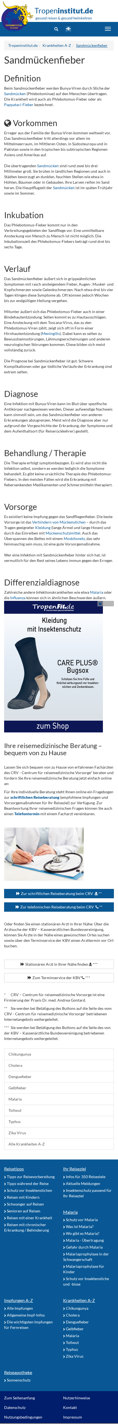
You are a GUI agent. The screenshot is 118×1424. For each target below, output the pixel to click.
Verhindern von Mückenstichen (59, 522)
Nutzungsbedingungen (23, 1417)
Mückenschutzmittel (63, 533)
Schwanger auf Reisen (25, 1204)
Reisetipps (14, 1168)
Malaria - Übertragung (84, 1240)
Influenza (18, 597)
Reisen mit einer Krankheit (29, 1217)
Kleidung (43, 527)
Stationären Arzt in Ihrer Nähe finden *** (61, 964)
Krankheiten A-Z (79, 1300)
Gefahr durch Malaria (84, 1247)
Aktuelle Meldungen (82, 1183)
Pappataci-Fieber (18, 104)
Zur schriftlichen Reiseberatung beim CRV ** (61, 893)
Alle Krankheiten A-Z (27, 1144)
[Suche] (56, 29)
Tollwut (15, 1110)
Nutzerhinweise (76, 1397)
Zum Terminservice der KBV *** (61, 977)
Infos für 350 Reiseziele (85, 1176)
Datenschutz (15, 1407)
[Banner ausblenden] (100, 604)
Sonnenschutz (18, 1380)
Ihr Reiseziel (74, 1168)
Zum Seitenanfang (19, 1397)
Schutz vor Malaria (81, 1219)
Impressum (72, 1417)
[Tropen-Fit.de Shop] (68, 29)
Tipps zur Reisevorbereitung (30, 1176)
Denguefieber (20, 1076)
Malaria (97, 592)
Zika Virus (17, 1132)
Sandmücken (15, 93)
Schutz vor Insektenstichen (29, 1190)
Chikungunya (20, 1054)
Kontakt (70, 1407)
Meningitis (51, 333)
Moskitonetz (74, 538)
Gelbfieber (17, 1087)
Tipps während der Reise (27, 1183)
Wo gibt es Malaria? (82, 1233)
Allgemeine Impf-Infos (25, 1315)
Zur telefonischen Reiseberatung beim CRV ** (61, 907)
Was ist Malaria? (79, 1226)
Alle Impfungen (19, 1308)
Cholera (15, 1065)
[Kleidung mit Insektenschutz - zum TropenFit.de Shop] (59, 666)
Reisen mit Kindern (23, 1197)
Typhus (15, 1121)
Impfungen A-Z (18, 1300)
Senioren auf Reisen (23, 1211)
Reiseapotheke (18, 1372)
